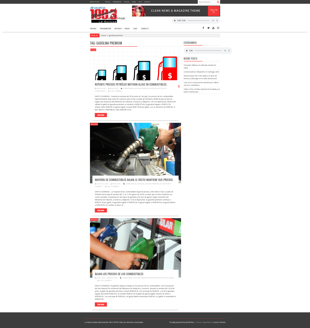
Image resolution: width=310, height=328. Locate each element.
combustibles (128, 88)
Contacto (147, 2)
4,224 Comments (106, 280)
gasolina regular (155, 278)
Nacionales (94, 124)
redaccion (114, 88)
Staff (140, 2)
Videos (134, 2)
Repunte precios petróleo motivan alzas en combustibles (131, 84)
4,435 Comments (116, 91)
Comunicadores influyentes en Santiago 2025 (201, 72)
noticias (165, 278)
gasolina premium (141, 88)
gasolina (140, 184)
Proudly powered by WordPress (181, 322)
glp (158, 88)
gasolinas (153, 88)
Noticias (126, 2)
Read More (100, 115)
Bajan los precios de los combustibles (119, 274)
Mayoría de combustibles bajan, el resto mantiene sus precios (134, 179)
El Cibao (93, 50)
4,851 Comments (113, 186)
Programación (117, 2)
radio (172, 278)
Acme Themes (220, 322)
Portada (107, 2)
